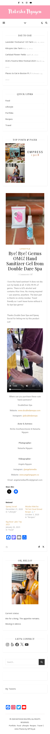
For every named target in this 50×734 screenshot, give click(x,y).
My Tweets (10, 688)
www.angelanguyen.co (29, 475)
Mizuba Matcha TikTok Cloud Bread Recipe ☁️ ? (33, 509)
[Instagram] (7, 644)
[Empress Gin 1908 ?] (35, 153)
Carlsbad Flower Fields (15, 54)
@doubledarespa (30, 416)
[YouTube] (27, 644)
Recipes (9, 119)
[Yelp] (12, 644)
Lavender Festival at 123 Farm (19, 42)
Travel (8, 125)
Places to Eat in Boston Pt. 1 (18, 73)
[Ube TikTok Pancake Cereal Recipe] (15, 173)
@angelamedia (30, 469)
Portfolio (9, 113)
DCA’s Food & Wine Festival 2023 (20, 60)
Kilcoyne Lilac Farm (14, 48)
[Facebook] (17, 644)
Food (7, 100)
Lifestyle (9, 106)
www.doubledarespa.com (29, 410)
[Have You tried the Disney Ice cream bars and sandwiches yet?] (15, 153)
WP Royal (31, 729)
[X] (22, 644)
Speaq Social (11, 506)
